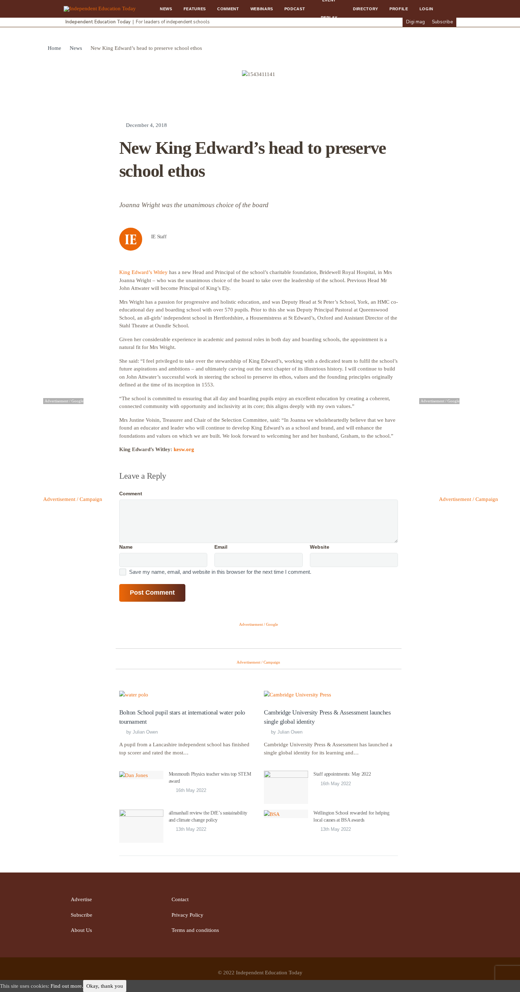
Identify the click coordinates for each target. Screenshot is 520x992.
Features (195, 9)
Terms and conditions (195, 930)
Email (220, 547)
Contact (180, 899)
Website (319, 547)
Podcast (294, 9)
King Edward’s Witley (143, 272)
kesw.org (184, 449)
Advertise (81, 899)
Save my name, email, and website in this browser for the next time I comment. (220, 572)
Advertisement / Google (258, 624)
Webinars (261, 9)
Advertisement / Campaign (72, 499)
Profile (398, 9)
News (166, 9)
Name (126, 547)
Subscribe (442, 22)
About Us (81, 930)
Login (426, 9)
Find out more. (67, 986)
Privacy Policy (187, 915)
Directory (365, 9)
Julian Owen (145, 732)
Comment (228, 9)
